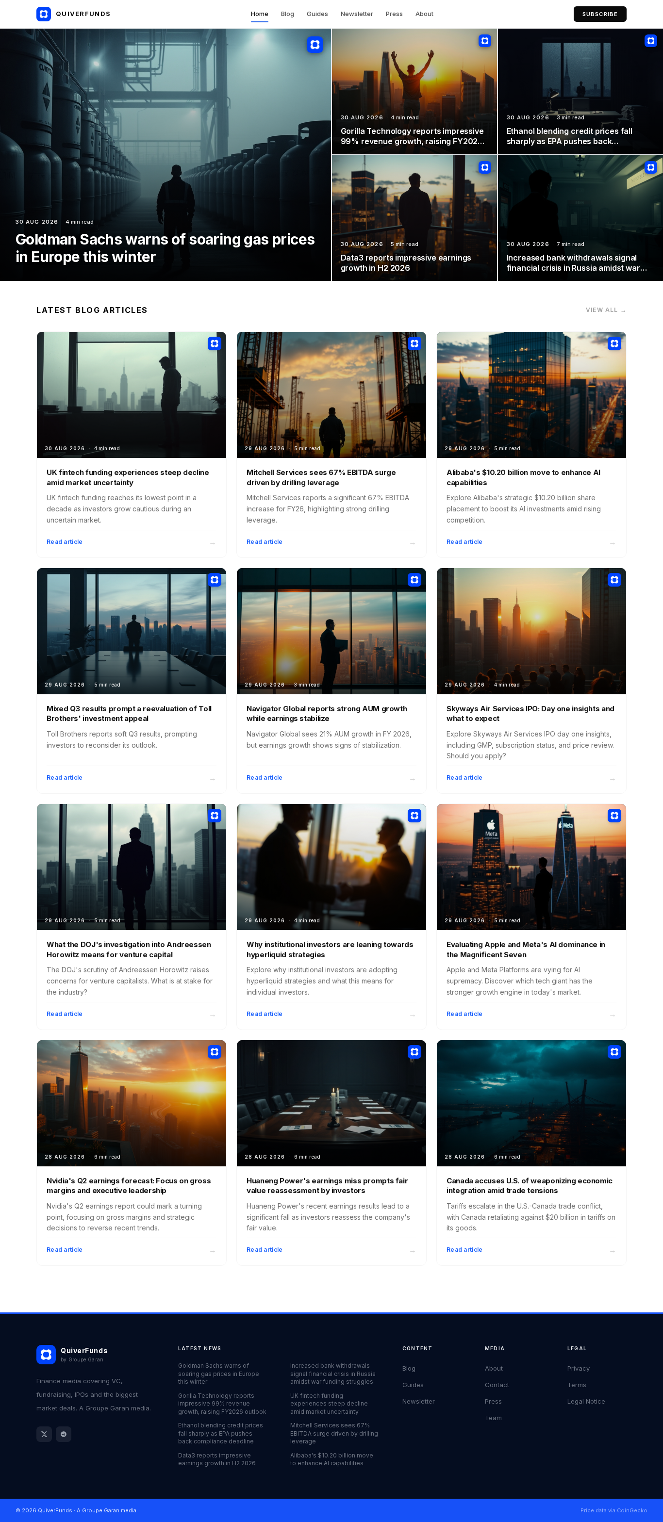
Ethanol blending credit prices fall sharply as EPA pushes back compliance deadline (220, 1433)
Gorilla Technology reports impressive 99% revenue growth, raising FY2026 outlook (222, 1403)
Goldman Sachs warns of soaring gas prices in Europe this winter (218, 1373)
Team (493, 1418)
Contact (497, 1385)
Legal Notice (586, 1401)
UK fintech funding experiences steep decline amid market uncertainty (329, 1403)
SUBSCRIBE (600, 14)
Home (259, 13)
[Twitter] (44, 1434)
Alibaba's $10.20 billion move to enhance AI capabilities (331, 1459)
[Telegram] (63, 1434)
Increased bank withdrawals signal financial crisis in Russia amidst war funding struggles (333, 1373)
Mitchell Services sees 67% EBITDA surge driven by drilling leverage (334, 1433)
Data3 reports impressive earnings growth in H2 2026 (217, 1459)
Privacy (578, 1368)
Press (394, 13)
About (424, 13)
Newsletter (357, 13)
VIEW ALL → (606, 309)
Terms (576, 1385)
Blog (287, 13)
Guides (317, 13)
